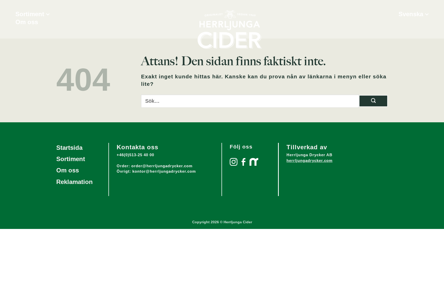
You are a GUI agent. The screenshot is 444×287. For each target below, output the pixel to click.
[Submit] (373, 101)
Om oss (26, 22)
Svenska (411, 14)
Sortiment (29, 14)
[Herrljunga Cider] (230, 29)
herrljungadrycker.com (309, 160)
